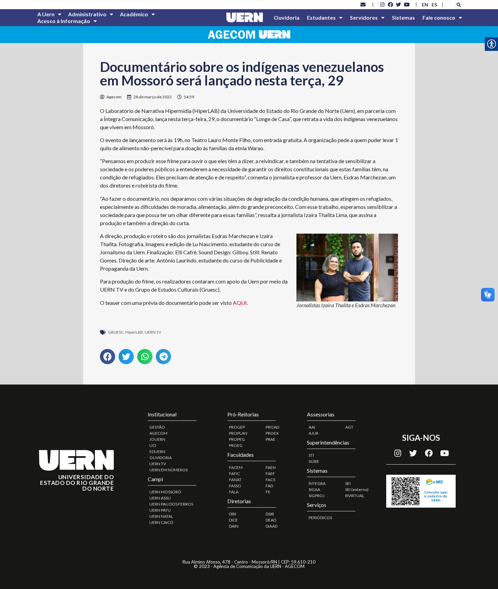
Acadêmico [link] (134, 14)
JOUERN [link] (157, 439)
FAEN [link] (271, 467)
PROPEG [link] (237, 439)
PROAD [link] (272, 427)
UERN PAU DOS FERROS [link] (171, 504)
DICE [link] (233, 520)
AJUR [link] (313, 433)
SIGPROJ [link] (317, 495)
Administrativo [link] (87, 14)
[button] (458, 5)
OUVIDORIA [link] (160, 457)
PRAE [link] (270, 439)
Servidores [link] (364, 17)
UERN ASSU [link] (160, 497)
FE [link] (268, 491)
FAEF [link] (270, 473)
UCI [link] (152, 445)
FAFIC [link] (234, 473)
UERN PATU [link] (160, 510)
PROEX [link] (272, 433)
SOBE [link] (314, 461)
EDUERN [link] (157, 451)
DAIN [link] (233, 526)
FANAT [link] (235, 479)
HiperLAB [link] (134, 332)
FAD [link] (269, 485)
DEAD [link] (271, 520)
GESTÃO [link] (157, 427)
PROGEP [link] (237, 427)
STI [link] (311, 455)
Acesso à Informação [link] (63, 21)
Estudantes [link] (321, 17)
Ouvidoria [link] (286, 17)
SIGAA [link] (314, 489)
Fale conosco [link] (438, 17)
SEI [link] (348, 483)
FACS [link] (270, 479)
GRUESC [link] (116, 332)
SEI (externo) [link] (357, 489)
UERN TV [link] (153, 332)
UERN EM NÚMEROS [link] (168, 469)
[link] (363, 4)
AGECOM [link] (158, 433)
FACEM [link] (236, 467)
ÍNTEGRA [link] (317, 483)
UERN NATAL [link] (161, 516)
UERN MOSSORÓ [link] (165, 491)
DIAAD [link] (271, 526)
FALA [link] (233, 491)
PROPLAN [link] (238, 433)
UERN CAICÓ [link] (161, 522)
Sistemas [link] (403, 17)
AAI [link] (312, 427)
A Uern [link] (46, 14)
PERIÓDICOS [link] (320, 517)
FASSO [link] (235, 485)
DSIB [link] (270, 513)
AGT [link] (349, 427)
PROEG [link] (236, 445)
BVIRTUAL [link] (354, 495)
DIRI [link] (232, 513)
